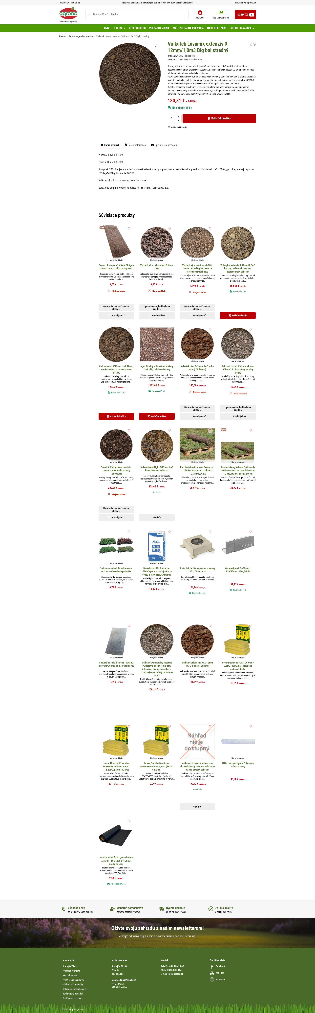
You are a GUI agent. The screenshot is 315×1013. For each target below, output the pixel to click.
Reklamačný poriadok (73, 993)
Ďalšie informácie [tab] (137, 145)
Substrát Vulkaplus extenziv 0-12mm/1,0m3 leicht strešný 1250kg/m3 (116, 470)
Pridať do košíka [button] (239, 315)
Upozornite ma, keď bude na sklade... (153, 115)
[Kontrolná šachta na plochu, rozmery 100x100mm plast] (197, 546)
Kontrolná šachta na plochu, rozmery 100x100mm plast (197, 570)
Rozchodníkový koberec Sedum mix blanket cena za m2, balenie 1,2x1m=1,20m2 (197, 470)
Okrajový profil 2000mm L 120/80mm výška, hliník (238, 570)
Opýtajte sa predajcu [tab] (166, 145)
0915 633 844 (174, 970)
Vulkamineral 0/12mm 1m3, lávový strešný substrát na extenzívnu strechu (116, 369)
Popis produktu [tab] (112, 145)
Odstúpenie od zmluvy (73, 998)
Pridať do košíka (221, 118)
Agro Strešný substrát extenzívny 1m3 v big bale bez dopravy (156, 368)
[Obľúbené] (129, 228)
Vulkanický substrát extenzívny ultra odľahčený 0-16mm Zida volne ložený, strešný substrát (197, 766)
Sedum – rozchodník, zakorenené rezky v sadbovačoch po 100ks (116, 570)
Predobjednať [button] (154, 123)
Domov (62, 36)
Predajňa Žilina (70, 966)
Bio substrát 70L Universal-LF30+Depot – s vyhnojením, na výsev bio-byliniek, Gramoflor (157, 571)
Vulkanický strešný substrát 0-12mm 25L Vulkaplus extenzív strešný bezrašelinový (197, 268)
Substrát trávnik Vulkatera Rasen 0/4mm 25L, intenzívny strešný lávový (238, 369)
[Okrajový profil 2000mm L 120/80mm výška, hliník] (238, 546)
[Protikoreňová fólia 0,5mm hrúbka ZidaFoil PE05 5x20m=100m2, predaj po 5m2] (116, 835)
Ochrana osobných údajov (75, 989)
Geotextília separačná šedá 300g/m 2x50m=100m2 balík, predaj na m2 (116, 267)
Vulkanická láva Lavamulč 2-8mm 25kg (156, 267)
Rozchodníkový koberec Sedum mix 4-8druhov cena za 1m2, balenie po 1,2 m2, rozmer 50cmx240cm (238, 470)
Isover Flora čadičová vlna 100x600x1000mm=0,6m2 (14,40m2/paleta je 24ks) (116, 766)
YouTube (220, 972)
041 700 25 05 (73, 2)
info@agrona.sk (248, 2)
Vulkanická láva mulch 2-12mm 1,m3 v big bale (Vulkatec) (197, 664)
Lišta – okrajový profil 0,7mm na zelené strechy (238, 765)
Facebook (220, 966)
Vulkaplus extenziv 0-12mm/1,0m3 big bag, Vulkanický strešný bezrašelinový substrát (237, 268)
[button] (245, 14)
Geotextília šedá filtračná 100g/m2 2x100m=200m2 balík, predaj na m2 (116, 664)
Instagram (220, 979)
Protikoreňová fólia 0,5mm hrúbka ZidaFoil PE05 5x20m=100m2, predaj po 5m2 (116, 861)
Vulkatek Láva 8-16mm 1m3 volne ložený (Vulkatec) (197, 368)
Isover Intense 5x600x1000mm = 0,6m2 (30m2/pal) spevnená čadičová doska (238, 666)
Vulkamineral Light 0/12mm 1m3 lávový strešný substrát (157, 469)
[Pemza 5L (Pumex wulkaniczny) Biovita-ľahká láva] (254, 44)
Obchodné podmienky (73, 984)
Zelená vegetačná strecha (81, 36)
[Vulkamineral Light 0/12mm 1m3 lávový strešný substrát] (157, 445)
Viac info (157, 517)
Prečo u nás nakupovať (73, 979)
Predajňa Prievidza (71, 970)
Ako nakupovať (70, 975)
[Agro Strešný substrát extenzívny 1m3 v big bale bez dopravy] (157, 344)
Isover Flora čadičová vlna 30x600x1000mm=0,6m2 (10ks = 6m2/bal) (156, 766)
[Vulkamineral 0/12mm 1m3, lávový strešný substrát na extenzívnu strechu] (251, 44)
